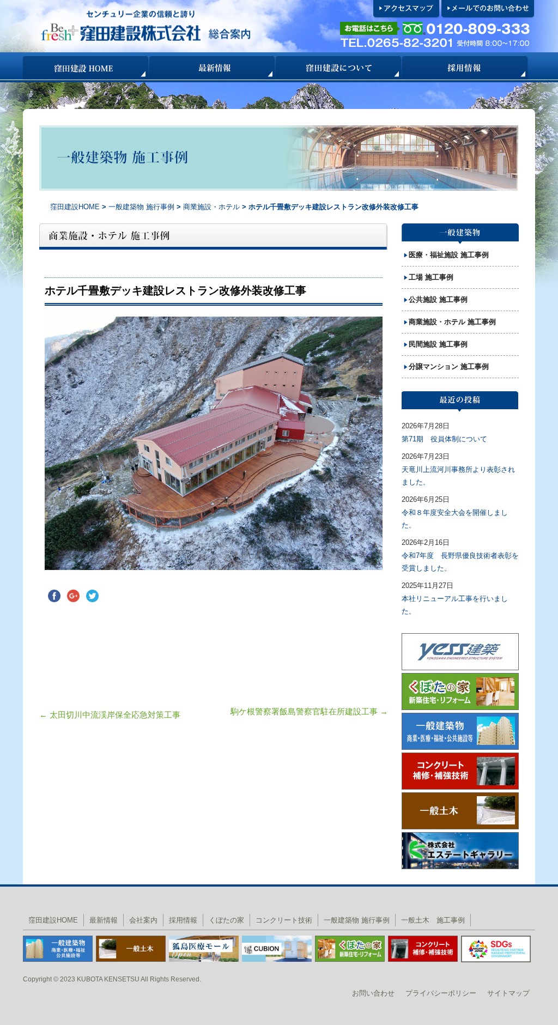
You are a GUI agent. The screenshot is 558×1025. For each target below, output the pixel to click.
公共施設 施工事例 (438, 299)
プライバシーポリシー (440, 993)
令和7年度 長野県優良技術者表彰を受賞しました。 (460, 561)
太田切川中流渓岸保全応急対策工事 (109, 714)
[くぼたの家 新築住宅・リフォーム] (350, 948)
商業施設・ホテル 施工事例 (452, 322)
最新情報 (212, 68)
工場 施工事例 (431, 277)
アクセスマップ (406, 9)
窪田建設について (339, 68)
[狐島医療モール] (204, 948)
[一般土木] (131, 948)
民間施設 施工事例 (438, 344)
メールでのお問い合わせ (488, 9)
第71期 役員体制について (444, 439)
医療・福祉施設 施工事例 (449, 255)
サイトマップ (508, 993)
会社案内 (143, 920)
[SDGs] (496, 948)
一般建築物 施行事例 (141, 207)
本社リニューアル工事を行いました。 (455, 605)
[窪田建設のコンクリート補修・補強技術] (423, 948)
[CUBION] (277, 948)
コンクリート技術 (284, 920)
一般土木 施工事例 (433, 920)
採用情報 (465, 68)
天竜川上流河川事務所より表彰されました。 (458, 475)
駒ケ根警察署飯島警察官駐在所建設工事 (309, 711)
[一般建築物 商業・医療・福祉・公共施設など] (58, 948)
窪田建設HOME (86, 68)
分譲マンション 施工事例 (449, 366)
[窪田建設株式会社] (179, 26)
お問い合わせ (373, 993)
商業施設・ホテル (212, 207)
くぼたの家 (226, 920)
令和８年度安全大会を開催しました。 (455, 518)
